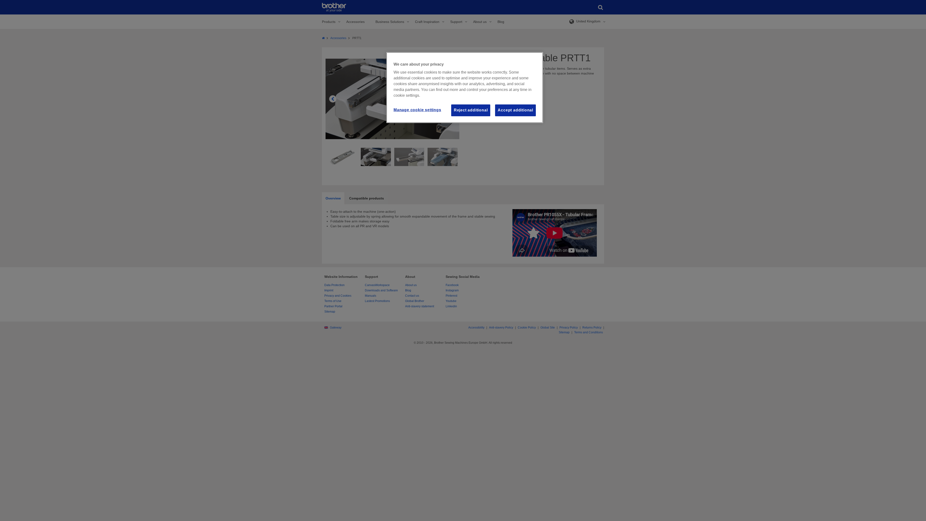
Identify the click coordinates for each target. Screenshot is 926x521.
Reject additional (471, 110)
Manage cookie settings (417, 110)
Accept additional (515, 110)
